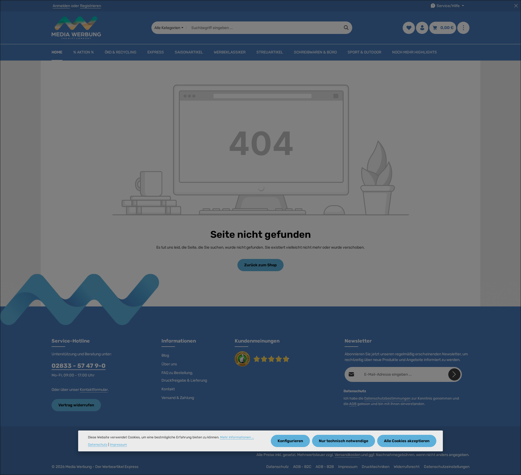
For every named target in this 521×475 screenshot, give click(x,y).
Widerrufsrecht (407, 466)
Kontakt (168, 389)
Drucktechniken (375, 466)
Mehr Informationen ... (237, 437)
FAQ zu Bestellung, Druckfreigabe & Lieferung (184, 376)
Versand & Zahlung (177, 397)
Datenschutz (277, 466)
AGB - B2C (302, 466)
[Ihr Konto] (422, 28)
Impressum (347, 466)
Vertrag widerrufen (76, 405)
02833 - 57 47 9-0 (79, 365)
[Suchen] (346, 27)
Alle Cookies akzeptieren (407, 441)
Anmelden (61, 6)
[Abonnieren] (454, 374)
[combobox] (263, 27)
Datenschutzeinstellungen (446, 466)
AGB (353, 404)
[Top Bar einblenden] (463, 28)
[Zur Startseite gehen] (76, 27)
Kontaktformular (94, 389)
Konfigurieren (290, 441)
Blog (165, 355)
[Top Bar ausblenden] (516, 6)
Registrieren (90, 6)
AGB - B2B (325, 466)
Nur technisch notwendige (343, 441)
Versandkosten (347, 454)
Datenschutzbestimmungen (387, 398)
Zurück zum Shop (260, 265)
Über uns (169, 364)
